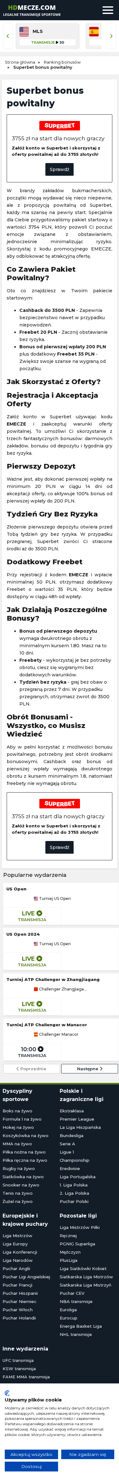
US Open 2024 (23, 934)
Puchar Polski (74, 1201)
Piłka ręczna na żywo (25, 1160)
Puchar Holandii (19, 1317)
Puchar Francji (17, 1284)
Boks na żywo (17, 1110)
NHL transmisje (76, 1334)
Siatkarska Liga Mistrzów (86, 1276)
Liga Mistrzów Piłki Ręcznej (80, 1231)
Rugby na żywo (19, 1168)
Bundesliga (71, 1135)
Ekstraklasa (72, 1110)
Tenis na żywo (18, 1193)
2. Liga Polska (74, 1193)
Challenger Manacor (58, 1034)
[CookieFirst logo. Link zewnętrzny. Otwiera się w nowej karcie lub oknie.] (7, 1393)
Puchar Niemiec (19, 1301)
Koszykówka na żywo (26, 1135)
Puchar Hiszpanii (20, 1293)
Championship (74, 1160)
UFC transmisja (18, 1360)
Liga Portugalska (78, 1176)
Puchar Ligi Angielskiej (26, 1276)
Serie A (67, 1143)
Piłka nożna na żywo (24, 1151)
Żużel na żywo (18, 1201)
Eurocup (68, 1317)
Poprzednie (32, 1068)
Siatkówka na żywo (23, 1176)
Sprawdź (59, 169)
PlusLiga (68, 1260)
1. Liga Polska (74, 1184)
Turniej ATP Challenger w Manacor (46, 1024)
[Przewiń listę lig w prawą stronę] (111, 36)
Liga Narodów (18, 1260)
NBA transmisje (76, 1301)
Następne (88, 1068)
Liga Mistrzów (17, 1235)
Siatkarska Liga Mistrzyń (85, 1284)
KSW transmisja (19, 1368)
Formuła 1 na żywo (22, 1119)
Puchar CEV (72, 1293)
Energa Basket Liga (81, 1326)
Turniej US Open (54, 898)
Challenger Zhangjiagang (63, 989)
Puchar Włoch (18, 1309)
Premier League (77, 1119)
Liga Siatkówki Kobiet (83, 1268)
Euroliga (68, 1309)
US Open (16, 888)
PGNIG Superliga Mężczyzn (77, 1248)
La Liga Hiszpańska (80, 1127)
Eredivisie (70, 1168)
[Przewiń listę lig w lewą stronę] (8, 36)
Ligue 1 (67, 1151)
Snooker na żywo (21, 1184)
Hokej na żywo (18, 1127)
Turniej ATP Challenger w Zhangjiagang (53, 979)
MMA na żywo (17, 1143)
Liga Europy (15, 1243)
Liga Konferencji (20, 1252)
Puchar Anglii (16, 1268)
